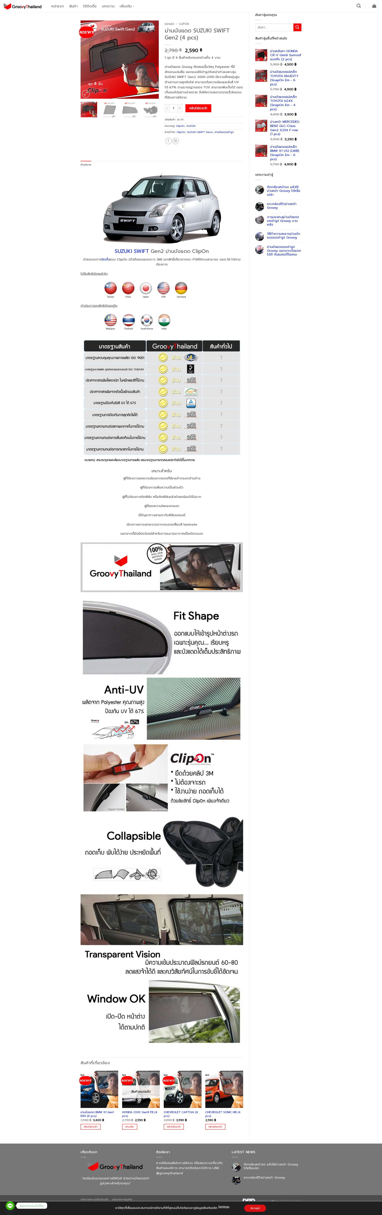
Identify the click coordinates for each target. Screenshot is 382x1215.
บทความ (108, 6)
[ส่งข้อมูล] (297, 27)
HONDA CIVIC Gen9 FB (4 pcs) (139, 1114)
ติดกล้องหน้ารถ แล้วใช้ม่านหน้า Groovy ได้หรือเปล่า (283, 191)
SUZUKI (191, 126)
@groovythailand (169, 1173)
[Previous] (87, 59)
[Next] (152, 59)
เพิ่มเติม (126, 6)
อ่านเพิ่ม (129, 1126)
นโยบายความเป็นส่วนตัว (95, 1199)
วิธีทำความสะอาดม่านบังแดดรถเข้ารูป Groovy (283, 236)
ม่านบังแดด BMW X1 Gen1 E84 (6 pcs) (97, 1114)
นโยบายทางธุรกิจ (122, 1199)
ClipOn (184, 24)
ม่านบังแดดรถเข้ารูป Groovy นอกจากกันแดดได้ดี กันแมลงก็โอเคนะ (284, 251)
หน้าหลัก (169, 24)
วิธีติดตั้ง (89, 6)
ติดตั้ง (105, 259)
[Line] (10, 1205)
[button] (374, 5)
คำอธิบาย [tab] (86, 165)
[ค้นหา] (358, 5)
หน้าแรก (57, 6)
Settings (223, 1207)
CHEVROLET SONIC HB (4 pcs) (223, 1114)
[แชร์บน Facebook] (168, 141)
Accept (255, 1208)
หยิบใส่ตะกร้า (198, 108)
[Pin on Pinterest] (175, 141)
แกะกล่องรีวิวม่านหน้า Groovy (281, 206)
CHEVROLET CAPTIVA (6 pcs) (181, 1114)
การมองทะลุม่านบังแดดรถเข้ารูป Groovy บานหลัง (283, 221)
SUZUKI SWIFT (132, 251)
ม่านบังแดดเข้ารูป (224, 132)
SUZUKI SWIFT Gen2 (200, 132)
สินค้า (73, 6)
